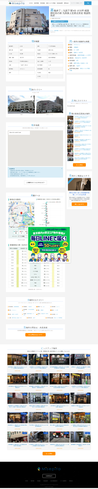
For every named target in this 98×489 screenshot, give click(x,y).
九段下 (34, 317)
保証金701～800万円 (81, 58)
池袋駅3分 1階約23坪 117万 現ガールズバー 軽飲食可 (80, 406)
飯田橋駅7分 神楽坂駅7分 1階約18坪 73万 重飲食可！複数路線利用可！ (82, 140)
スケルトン (14, 310)
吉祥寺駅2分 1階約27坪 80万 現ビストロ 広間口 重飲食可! (59, 406)
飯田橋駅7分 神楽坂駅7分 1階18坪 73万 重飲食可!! (80, 445)
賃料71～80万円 (15, 314)
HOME (31, 3)
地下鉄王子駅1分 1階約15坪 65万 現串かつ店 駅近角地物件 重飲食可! (82, 145)
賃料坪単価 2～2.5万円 (84, 55)
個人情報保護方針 (54, 480)
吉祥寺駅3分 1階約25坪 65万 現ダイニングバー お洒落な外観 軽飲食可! (82, 117)
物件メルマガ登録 (50, 3)
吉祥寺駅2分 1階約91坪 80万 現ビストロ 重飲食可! (17, 387)
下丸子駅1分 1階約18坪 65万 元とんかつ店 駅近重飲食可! (38, 426)
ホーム (51, 30)
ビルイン (58, 306)
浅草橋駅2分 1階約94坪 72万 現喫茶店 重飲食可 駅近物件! (17, 445)
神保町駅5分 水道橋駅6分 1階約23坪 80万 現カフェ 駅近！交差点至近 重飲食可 (82, 154)
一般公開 (29, 306)
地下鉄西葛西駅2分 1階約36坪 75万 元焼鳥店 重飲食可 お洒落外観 (82, 126)
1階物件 (41, 310)
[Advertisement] (79, 87)
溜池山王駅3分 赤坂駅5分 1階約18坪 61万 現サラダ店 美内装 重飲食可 (82, 158)
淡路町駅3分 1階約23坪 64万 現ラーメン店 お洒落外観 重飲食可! (59, 445)
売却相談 (42, 3)
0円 (57, 314)
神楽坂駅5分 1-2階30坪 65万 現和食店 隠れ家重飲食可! (17, 426)
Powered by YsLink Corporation (49, 486)
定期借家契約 (16, 306)
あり (44, 306)
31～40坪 (56, 310)
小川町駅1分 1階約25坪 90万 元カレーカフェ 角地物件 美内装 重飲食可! (38, 445)
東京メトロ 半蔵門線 (58, 317)
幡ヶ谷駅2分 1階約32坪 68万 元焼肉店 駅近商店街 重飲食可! (59, 426)
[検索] (87, 3)
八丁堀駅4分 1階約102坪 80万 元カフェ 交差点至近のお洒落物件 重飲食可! (80, 426)
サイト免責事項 (63, 480)
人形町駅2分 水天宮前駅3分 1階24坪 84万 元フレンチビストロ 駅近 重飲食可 (82, 122)
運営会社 (66, 3)
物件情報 (36, 3)
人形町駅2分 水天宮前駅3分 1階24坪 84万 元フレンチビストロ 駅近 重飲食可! (82, 149)
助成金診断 (60, 3)
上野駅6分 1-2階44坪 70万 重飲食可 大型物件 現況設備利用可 (82, 131)
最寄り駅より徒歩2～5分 (17, 317)
